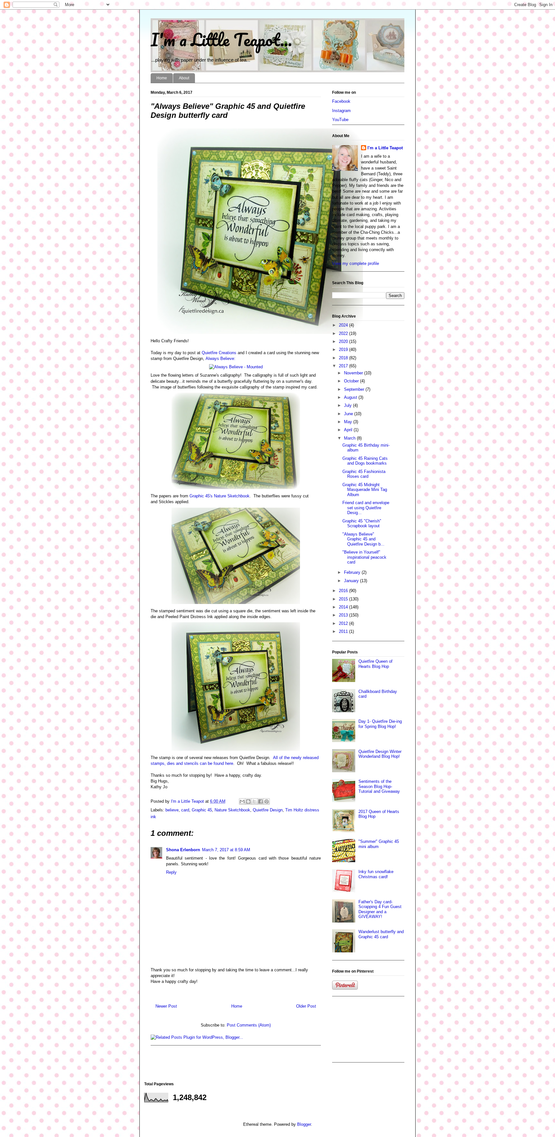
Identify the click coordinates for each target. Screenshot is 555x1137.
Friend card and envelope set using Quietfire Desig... (365, 507)
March (350, 438)
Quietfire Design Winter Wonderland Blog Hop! (379, 754)
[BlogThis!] (248, 801)
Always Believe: (220, 358)
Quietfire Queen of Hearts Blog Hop (375, 664)
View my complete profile (355, 263)
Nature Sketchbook (232, 810)
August (351, 397)
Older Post (306, 1006)
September (355, 389)
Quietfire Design (268, 810)
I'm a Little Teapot (385, 147)
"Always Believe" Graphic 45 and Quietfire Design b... (363, 539)
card (185, 810)
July (348, 405)
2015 (344, 599)
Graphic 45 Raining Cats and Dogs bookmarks (365, 461)
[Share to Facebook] (260, 801)
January (352, 580)
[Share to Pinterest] (266, 801)
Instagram (341, 110)
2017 (344, 365)
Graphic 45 (202, 810)
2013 (344, 615)
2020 (344, 341)
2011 (344, 631)
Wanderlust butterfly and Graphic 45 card (381, 934)
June (349, 413)
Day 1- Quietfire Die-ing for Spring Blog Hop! (380, 724)
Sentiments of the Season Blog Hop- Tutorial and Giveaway (379, 786)
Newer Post (166, 1006)
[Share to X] (254, 801)
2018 (344, 357)
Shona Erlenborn (183, 849)
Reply (171, 872)
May (348, 421)
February (353, 572)
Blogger (304, 1124)
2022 (344, 333)
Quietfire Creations (219, 352)
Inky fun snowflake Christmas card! (375, 874)
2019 (344, 349)
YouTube (340, 119)
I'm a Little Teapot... (221, 39)
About (184, 78)
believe (172, 810)
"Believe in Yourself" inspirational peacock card (364, 557)
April (349, 429)
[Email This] (242, 801)
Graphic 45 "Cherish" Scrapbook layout (361, 524)
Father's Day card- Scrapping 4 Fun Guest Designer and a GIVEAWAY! (379, 909)
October (352, 381)
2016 (344, 590)
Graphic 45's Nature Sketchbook (219, 496)
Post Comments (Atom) (249, 1025)
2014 (344, 607)
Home (161, 78)
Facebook (341, 101)
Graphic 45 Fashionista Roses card (363, 474)
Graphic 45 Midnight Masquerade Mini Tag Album (364, 489)
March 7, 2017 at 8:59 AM (226, 849)
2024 (344, 325)
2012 (344, 623)
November (354, 373)
